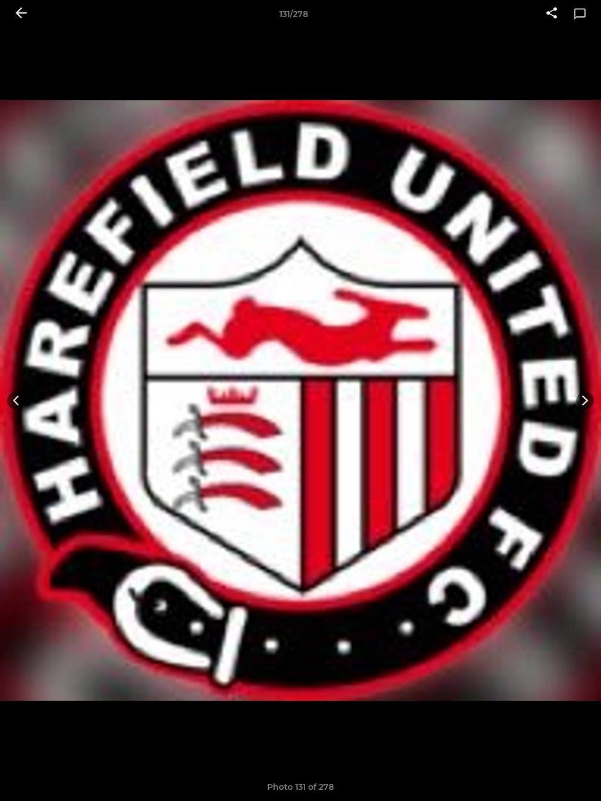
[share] (552, 14)
